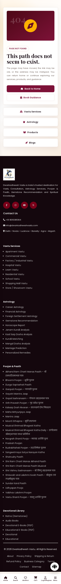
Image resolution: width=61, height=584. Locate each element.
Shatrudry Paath (14, 456)
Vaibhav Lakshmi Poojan (18, 492)
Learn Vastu (11, 269)
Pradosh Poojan (13, 443)
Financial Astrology (15, 311)
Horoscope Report (15, 325)
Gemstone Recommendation (21, 320)
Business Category (34, 561)
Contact (24, 566)
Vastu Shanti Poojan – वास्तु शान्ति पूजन (25, 497)
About (10, 556)
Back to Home (33, 88)
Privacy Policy (24, 556)
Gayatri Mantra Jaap (16, 393)
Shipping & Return (44, 556)
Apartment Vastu (14, 251)
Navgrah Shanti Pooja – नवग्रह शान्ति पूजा (26, 438)
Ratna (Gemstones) (16, 516)
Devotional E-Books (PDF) (19, 525)
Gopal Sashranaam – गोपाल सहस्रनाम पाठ (27, 398)
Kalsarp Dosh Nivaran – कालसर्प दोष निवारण (28, 407)
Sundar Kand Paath (15, 483)
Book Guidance (32, 97)
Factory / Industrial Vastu (19, 260)
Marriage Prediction (16, 348)
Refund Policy (13, 561)
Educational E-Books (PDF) (19, 529)
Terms (51, 561)
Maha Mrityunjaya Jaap (18, 412)
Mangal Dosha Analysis (17, 343)
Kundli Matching (14, 338)
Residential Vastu (14, 274)
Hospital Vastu (13, 265)
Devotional (11, 534)
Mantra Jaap (12, 416)
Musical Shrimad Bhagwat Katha (23, 425)
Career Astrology (14, 307)
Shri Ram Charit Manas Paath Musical (25, 465)
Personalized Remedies (17, 352)
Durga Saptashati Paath (18, 384)
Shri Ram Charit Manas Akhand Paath (25, 461)
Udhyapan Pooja (14, 487)
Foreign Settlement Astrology (21, 316)
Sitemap (36, 566)
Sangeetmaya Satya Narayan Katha (25, 452)
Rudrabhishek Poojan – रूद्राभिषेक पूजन (25, 447)
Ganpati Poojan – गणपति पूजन (21, 389)
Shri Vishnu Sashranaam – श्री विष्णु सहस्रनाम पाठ (30, 470)
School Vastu (12, 278)
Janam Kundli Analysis (17, 329)
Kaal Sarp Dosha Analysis (18, 334)
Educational (11, 539)
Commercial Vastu (15, 256)
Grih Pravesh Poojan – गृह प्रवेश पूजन (24, 402)
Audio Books (11, 520)
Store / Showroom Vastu (18, 287)
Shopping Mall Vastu (16, 283)
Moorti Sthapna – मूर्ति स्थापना (20, 421)
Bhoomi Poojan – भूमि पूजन (19, 380)
